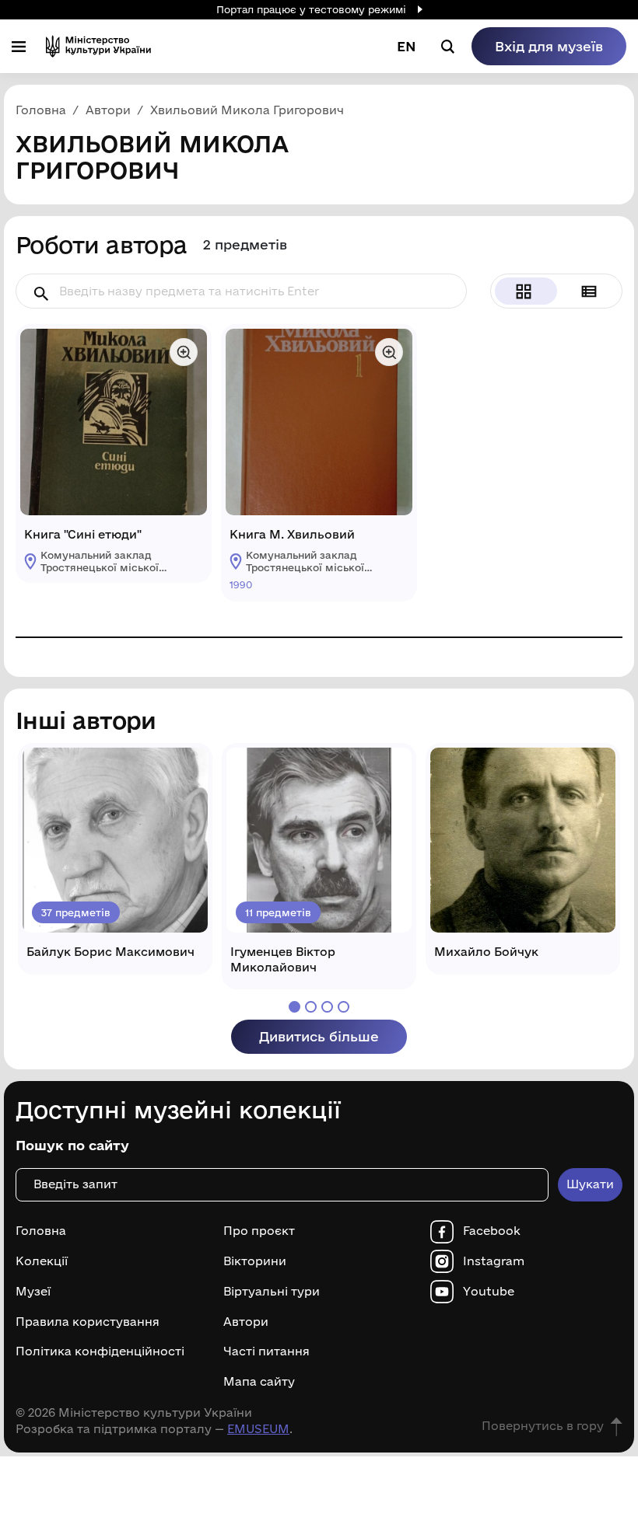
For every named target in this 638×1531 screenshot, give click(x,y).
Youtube (488, 1291)
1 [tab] (294, 1007)
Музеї (33, 1291)
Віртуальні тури (271, 1291)
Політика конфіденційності (100, 1351)
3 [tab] (327, 1007)
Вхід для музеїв (549, 46)
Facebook (492, 1231)
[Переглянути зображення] (184, 352)
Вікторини (254, 1261)
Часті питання (266, 1351)
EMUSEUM (258, 1428)
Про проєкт (259, 1231)
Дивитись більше (319, 1036)
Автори (245, 1322)
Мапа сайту (259, 1382)
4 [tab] (343, 1007)
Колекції (42, 1261)
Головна (41, 1231)
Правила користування (88, 1322)
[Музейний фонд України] (98, 46)
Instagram (493, 1261)
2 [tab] (311, 1007)
